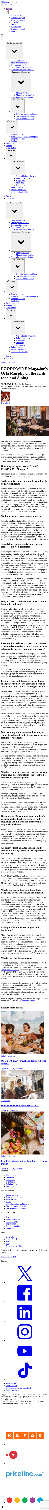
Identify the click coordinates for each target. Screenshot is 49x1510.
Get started (10, 198)
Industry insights (18, 161)
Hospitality (20, 180)
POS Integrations (13, 1219)
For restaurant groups (14, 1197)
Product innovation (18, 189)
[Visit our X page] (25, 1282)
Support (9, 9)
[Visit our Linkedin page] (25, 1321)
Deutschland (16, 27)
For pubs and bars (18, 139)
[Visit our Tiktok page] (25, 1379)
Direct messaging (13, 1226)
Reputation (10, 1182)
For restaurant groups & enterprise (24, 136)
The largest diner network (26, 116)
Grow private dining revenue (22, 69)
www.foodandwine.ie (10, 970)
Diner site (10, 1237)
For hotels (15, 141)
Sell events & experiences (21, 67)
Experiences (11, 1224)
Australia (14, 22)
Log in (8, 196)
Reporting (10, 1228)
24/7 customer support (25, 119)
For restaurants (17, 134)
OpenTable (5, 403)
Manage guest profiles (25, 95)
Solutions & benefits (14, 43)
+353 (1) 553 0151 (8, 1257)
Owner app (10, 1217)
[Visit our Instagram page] (25, 1340)
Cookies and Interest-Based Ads (18, 1388)
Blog (8, 1244)
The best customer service (16, 1208)
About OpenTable (13, 1239)
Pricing (9, 146)
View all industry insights (26, 176)
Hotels (8, 1202)
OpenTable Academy (19, 192)
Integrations (10, 143)
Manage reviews (22, 93)
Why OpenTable (18, 100)
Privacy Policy (12, 1383)
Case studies (11, 148)
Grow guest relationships (21, 72)
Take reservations (18, 60)
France (13, 31)
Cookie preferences (13, 1390)
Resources (11, 150)
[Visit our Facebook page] (25, 1302)
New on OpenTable (14, 1246)
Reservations (11, 1175)
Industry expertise (23, 178)
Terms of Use (11, 1386)
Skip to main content (9, 2)
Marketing (20, 183)
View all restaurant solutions (22, 97)
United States (16, 15)
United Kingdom (17, 20)
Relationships (11, 1184)
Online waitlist (12, 1221)
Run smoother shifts (19, 65)
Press (8, 1241)
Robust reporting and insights (27, 114)
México (14, 24)
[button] (24, 1507)
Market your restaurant (20, 63)
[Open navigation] (2, 35)
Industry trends (17, 187)
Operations (20, 185)
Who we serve (12, 121)
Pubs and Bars (11, 1199)
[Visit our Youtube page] (25, 1360)
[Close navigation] (2, 38)
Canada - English (18, 18)
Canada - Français (18, 29)
